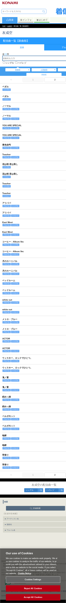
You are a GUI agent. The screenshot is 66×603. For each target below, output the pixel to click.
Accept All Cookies (33, 597)
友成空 (9, 26)
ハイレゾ (22, 63)
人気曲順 (44, 70)
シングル (9, 63)
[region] (33, 575)
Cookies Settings (33, 579)
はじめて (43, 19)
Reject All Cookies (33, 588)
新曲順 (17, 70)
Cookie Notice (24, 573)
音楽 (11, 19)
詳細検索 (37, 508)
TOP (4, 26)
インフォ (27, 19)
